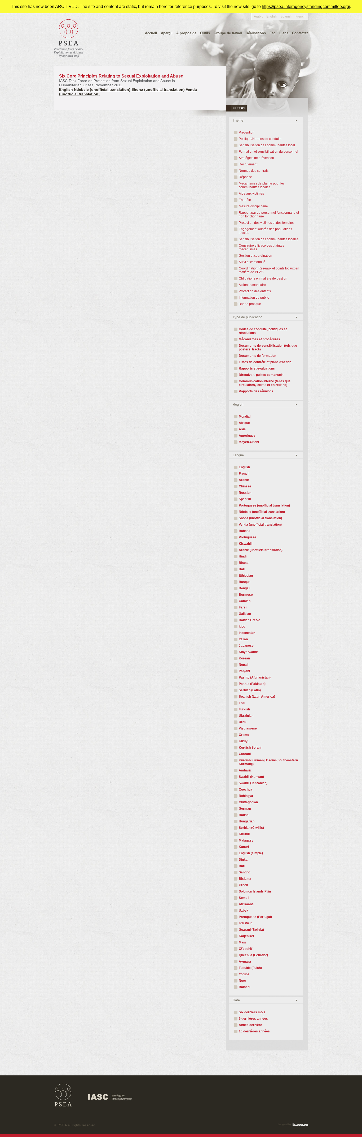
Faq (273, 33)
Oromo (244, 735)
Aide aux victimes (251, 193)
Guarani (245, 754)
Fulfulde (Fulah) (250, 968)
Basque (244, 582)
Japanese (246, 645)
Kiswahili (245, 544)
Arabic (258, 16)
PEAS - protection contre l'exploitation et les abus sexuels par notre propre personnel (68, 38)
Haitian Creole (249, 620)
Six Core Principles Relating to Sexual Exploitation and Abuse (121, 80)
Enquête (245, 200)
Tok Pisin (245, 923)
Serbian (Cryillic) (251, 828)
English (271, 16)
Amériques (247, 435)
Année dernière (250, 1025)
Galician (245, 614)
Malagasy (246, 840)
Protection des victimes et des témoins (266, 223)
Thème (238, 120)
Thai (242, 703)
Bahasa (244, 531)
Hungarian (246, 821)
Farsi (242, 607)
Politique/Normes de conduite (260, 139)
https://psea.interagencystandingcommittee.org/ (306, 6)
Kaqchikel (246, 936)
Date (236, 1000)
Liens (283, 33)
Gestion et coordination (255, 256)
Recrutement (248, 164)
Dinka (243, 859)
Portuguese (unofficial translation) (264, 505)
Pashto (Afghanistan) (255, 677)
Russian (245, 493)
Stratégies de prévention (256, 158)
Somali (244, 898)
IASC (110, 1097)
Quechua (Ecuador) (253, 955)
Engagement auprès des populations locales (265, 231)
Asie (242, 429)
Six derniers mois (252, 1012)
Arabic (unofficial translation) (260, 550)
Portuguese (247, 537)
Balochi (244, 987)
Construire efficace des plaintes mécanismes (261, 247)
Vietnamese (248, 728)
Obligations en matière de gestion (263, 278)
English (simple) (251, 853)
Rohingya (246, 796)
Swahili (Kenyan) (251, 777)
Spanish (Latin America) (257, 696)
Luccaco (300, 1124)
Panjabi (244, 671)
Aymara (245, 961)
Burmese (246, 595)
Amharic (245, 770)
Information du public (254, 297)
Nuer (242, 980)
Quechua (245, 789)
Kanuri (244, 847)
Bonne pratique (250, 304)
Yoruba (244, 974)
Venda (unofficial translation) (260, 524)
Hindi (242, 556)
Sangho (244, 872)
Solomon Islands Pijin (255, 891)
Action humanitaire (252, 285)
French (244, 473)
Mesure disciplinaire (253, 206)
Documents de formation (257, 356)
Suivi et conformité (252, 262)
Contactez (300, 33)
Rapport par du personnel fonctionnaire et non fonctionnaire (269, 214)
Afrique (244, 423)
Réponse (245, 177)
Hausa (244, 815)
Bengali (244, 588)
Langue (238, 455)
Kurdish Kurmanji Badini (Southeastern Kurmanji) (268, 762)
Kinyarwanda (249, 652)
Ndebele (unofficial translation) (102, 89)
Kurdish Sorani (250, 747)
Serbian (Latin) (250, 690)
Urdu (242, 722)
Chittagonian (248, 802)
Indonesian (247, 633)
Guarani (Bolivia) (251, 930)
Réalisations (256, 33)
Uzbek (243, 910)
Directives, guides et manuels (261, 375)
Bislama (245, 879)
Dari (242, 569)
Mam (242, 942)
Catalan (244, 601)
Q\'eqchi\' (246, 949)
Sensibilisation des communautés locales (268, 239)
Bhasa (244, 563)
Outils (205, 33)
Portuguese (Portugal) (255, 917)
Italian (243, 639)
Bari (242, 866)
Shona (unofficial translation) (158, 89)
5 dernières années (253, 1018)
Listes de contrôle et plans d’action (265, 362)
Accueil (151, 33)
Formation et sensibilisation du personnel (268, 151)
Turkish (244, 709)
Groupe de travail (228, 33)
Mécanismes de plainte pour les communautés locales (262, 185)
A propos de (186, 33)
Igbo (242, 626)
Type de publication (247, 317)
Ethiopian (246, 575)
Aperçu (167, 33)
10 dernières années (254, 1031)
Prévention (246, 132)
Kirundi (244, 834)
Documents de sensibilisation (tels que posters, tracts (268, 347)
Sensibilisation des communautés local (267, 145)
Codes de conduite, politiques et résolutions (263, 331)
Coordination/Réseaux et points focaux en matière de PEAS (269, 270)
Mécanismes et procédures (259, 339)
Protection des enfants (255, 291)
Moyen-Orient (249, 442)
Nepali (243, 665)
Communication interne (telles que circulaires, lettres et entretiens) (264, 383)
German (245, 808)
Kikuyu (244, 741)
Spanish (286, 16)
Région (238, 404)
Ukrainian (246, 716)
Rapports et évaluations (257, 368)
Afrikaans (246, 904)
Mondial (244, 416)
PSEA (63, 1095)
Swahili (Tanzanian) (253, 783)
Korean (244, 658)
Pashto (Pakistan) (252, 684)
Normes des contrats (253, 171)
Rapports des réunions (256, 391)
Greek (243, 885)
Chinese (245, 486)
